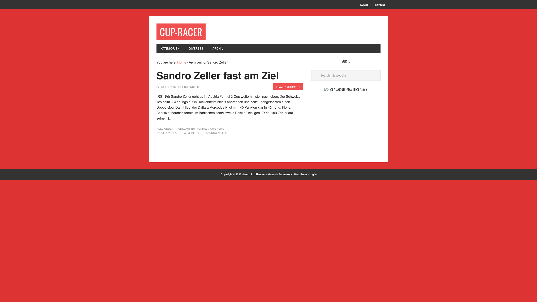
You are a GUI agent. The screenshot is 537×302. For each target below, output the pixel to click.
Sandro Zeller (216, 132)
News (220, 128)
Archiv (179, 128)
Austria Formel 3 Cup (200, 128)
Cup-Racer (181, 31)
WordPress (301, 174)
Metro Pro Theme (253, 174)
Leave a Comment (288, 87)
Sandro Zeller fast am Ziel (217, 75)
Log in (313, 174)
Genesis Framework (280, 174)
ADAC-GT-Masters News (350, 89)
